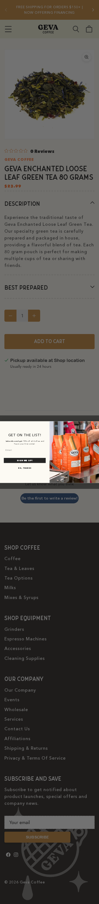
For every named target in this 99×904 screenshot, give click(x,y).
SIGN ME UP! (25, 460)
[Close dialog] (96, 424)
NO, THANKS (24, 468)
